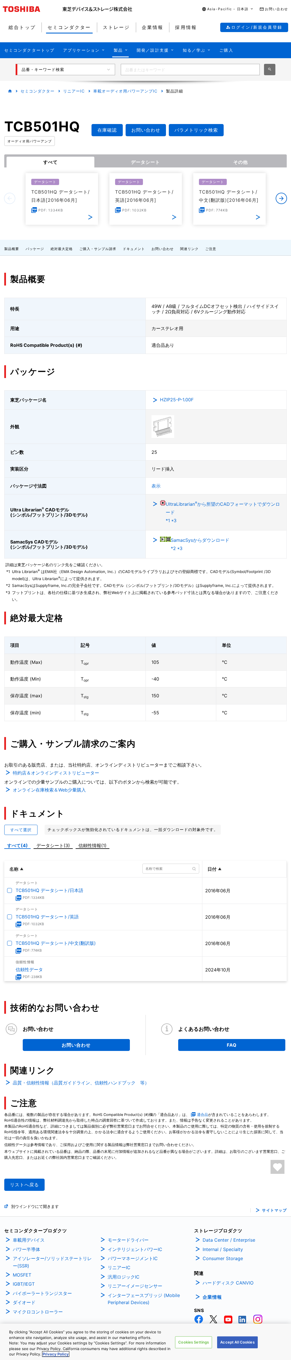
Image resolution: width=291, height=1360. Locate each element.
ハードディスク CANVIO (228, 1283)
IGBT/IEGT (24, 1284)
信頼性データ (29, 969)
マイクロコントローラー (38, 1312)
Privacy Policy (56, 1354)
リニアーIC (74, 91)
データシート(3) (53, 845)
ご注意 (210, 249)
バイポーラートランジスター (42, 1293)
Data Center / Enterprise (229, 1240)
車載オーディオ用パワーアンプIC (125, 91)
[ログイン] (277, 1167)
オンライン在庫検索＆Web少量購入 (49, 790)
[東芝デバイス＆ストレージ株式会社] (97, 9)
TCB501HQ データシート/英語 (47, 917)
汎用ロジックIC (124, 1277)
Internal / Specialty (223, 1249)
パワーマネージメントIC (133, 1258)
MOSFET (22, 1275)
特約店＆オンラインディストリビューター (56, 773)
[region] (145, 1342)
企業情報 (212, 1297)
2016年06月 (217, 890)
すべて (50, 162)
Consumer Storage (223, 1258)
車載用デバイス (29, 1240)
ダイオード (24, 1302)
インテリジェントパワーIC (135, 1249)
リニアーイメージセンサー (135, 1286)
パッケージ (35, 249)
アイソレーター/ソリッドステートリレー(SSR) (52, 1262)
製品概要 (11, 249)
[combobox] (190, 69)
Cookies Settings (193, 1342)
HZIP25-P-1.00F (177, 399)
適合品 (202, 1115)
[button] (228, 9)
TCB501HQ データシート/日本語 (49, 890)
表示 (156, 486)
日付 (212, 869)
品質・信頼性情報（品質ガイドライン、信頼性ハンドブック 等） (81, 1083)
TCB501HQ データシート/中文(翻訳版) (56, 943)
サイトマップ (274, 1210)
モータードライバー (128, 1240)
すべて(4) (17, 845)
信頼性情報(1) (92, 845)
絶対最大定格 (62, 249)
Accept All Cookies (237, 1342)
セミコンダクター (37, 91)
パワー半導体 (26, 1249)
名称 (13, 869)
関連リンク (189, 249)
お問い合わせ (162, 249)
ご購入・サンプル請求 (97, 249)
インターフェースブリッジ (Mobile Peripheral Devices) (144, 1299)
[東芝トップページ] (33, 9)
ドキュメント (134, 249)
